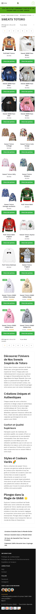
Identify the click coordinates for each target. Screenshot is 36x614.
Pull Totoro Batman (9, 265)
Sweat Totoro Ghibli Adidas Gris (27, 326)
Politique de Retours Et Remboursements (15, 559)
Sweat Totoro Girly (9, 174)
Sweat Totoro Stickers (27, 175)
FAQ (2, 569)
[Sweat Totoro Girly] (9, 164)
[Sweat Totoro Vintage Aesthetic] (9, 194)
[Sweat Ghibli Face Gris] (27, 73)
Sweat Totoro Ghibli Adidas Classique (9, 296)
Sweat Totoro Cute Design (27, 145)
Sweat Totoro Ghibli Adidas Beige (27, 296)
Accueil (3, 15)
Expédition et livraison (8, 562)
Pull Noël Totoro (9, 53)
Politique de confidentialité (10, 557)
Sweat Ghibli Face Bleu (9, 84)
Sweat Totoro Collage (9, 145)
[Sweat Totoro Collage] (9, 134)
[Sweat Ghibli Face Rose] (27, 104)
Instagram (4, 582)
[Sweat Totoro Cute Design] (27, 134)
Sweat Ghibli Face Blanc (27, 54)
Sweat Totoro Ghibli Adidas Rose (9, 326)
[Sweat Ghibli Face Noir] (9, 104)
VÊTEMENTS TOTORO (25, 15)
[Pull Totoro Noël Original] (9, 225)
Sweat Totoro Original (27, 266)
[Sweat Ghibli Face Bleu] (9, 73)
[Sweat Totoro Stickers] (27, 164)
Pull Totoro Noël (27, 204)
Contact (4, 572)
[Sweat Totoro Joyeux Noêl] (27, 225)
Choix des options (9, 61)
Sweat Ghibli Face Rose (27, 115)
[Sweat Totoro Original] (27, 255)
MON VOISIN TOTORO (12, 15)
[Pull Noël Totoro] (9, 43)
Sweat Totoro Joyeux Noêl (27, 235)
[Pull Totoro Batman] (9, 255)
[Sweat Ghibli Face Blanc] (27, 43)
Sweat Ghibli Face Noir (9, 115)
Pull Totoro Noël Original (9, 235)
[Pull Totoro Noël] (27, 194)
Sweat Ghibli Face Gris (27, 84)
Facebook (4, 579)
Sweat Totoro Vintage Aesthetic (9, 205)
